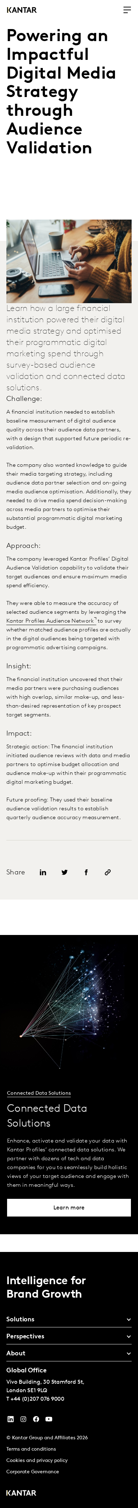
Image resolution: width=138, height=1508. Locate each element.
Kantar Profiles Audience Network (50, 621)
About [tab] (15, 1354)
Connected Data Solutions (39, 1093)
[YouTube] (10, 1421)
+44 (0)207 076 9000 (37, 1399)
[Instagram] (23, 1421)
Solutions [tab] (20, 1320)
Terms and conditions (31, 1449)
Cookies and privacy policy (37, 1460)
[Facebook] (36, 1421)
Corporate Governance (32, 1472)
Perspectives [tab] (25, 1337)
